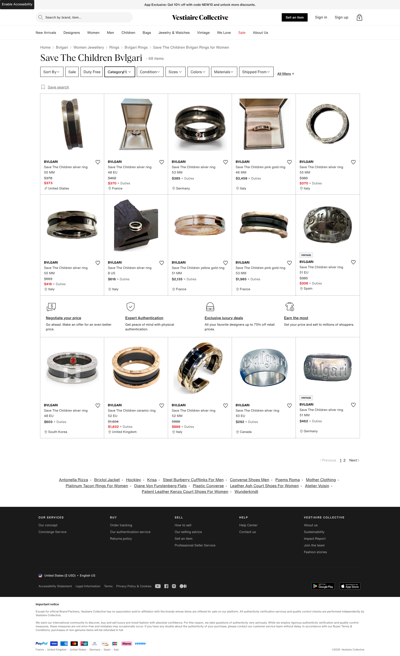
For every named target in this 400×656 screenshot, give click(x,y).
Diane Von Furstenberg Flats (160, 486)
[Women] (103, 33)
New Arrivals (46, 32)
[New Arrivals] (60, 33)
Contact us (247, 532)
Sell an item (295, 17)
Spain (107, 649)
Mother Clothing (321, 480)
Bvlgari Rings (136, 47)
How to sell (183, 525)
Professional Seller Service (195, 545)
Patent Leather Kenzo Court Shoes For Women (185, 492)
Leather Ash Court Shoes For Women (264, 486)
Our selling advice (188, 532)
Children (128, 32)
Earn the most (296, 318)
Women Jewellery (88, 47)
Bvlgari (62, 47)
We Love (224, 32)
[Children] (139, 33)
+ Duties (123, 183)
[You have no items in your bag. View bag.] (359, 17)
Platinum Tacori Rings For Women (97, 486)
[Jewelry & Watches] (193, 33)
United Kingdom (57, 649)
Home (45, 47)
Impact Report (315, 538)
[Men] (118, 33)
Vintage (203, 32)
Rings (114, 47)
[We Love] (235, 33)
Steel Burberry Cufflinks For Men (193, 480)
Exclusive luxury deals (224, 318)
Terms (108, 586)
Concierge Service (52, 532)
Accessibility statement (55, 586)
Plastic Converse (208, 486)
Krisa (152, 480)
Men (110, 32)
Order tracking (121, 525)
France (40, 649)
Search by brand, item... (63, 17)
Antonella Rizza (73, 480)
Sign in (321, 17)
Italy (116, 649)
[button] (359, 17)
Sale (242, 32)
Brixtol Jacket (107, 480)
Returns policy (121, 538)
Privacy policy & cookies (133, 586)
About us (311, 525)
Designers (71, 32)
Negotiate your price (63, 318)
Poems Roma (287, 480)
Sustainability (314, 532)
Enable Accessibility (17, 4)
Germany (94, 649)
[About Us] (272, 33)
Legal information (87, 586)
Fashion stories (315, 552)
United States (78, 649)
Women (93, 32)
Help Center (248, 525)
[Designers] (83, 33)
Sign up (341, 17)
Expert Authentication (144, 318)
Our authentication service (130, 532)
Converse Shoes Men (249, 480)
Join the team (314, 545)
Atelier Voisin (317, 486)
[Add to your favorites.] (97, 162)
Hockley (133, 480)
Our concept (47, 525)
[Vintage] (213, 33)
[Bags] (154, 33)
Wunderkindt (246, 492)
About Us (260, 32)
